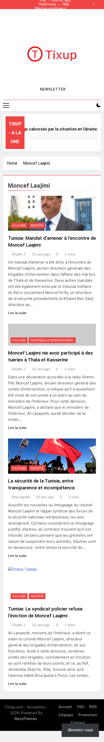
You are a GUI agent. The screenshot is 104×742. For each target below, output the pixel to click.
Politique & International (52, 340)
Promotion (87, 715)
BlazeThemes (25, 718)
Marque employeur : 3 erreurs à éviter (53, 9)
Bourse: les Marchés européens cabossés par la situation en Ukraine (53, 13)
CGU (80, 707)
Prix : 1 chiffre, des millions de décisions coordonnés (53, 17)
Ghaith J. (19, 254)
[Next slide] (98, 3)
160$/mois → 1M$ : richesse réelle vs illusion (54, 5)
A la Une (19, 225)
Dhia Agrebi (21, 497)
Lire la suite (17, 313)
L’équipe (66, 715)
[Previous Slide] (90, 3)
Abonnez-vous (80, 730)
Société (37, 225)
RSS (93, 707)
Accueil (65, 707)
